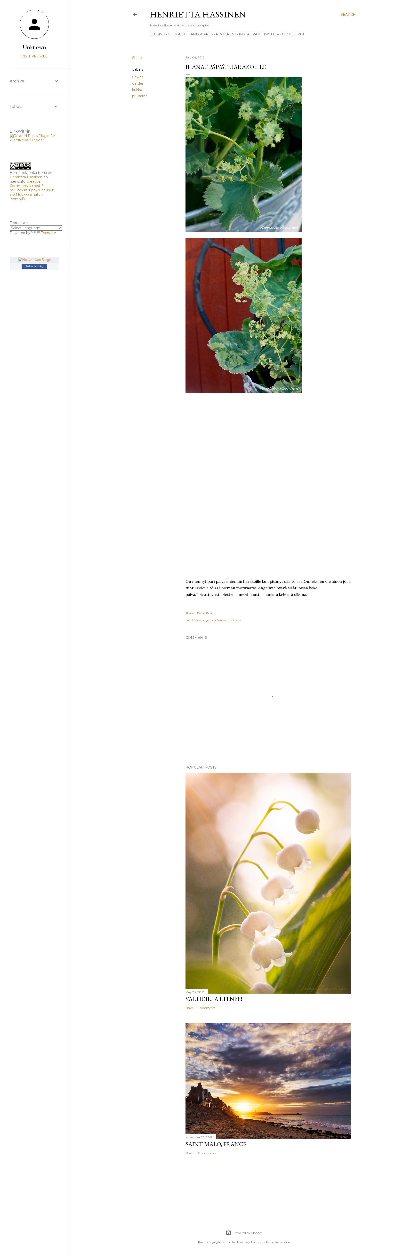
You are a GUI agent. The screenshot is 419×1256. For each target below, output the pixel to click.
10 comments (206, 1153)
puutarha (139, 96)
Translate (48, 233)
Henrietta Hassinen (198, 14)
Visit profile (34, 56)
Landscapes (200, 34)
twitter (271, 34)
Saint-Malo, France (215, 1144)
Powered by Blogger (248, 1233)
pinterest (226, 34)
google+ (177, 34)
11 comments (206, 1008)
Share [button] (137, 58)
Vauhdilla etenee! (213, 999)
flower (137, 77)
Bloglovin (293, 34)
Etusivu (157, 34)
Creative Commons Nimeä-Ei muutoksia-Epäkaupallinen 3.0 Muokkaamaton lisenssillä (32, 190)
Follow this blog (34, 266)
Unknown (34, 47)
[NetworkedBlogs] (34, 260)
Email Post (204, 613)
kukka (137, 90)
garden (138, 83)
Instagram (250, 34)
